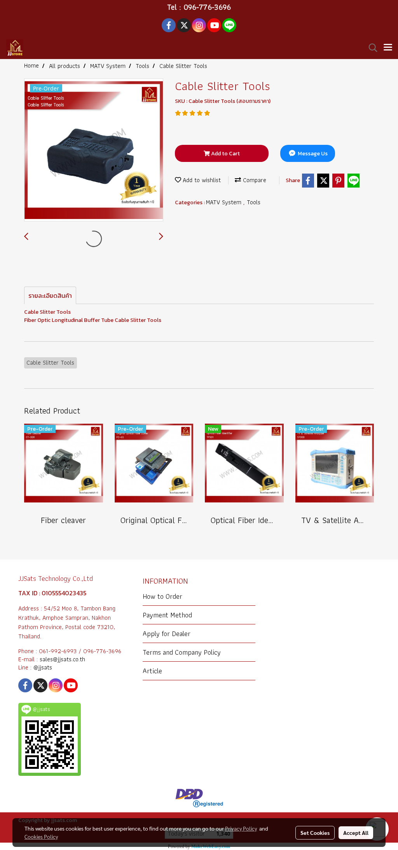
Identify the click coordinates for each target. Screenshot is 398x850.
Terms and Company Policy (182, 652)
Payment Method (167, 615)
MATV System (224, 202)
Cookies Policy (41, 836)
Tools (253, 202)
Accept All (355, 832)
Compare (253, 180)
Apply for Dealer (166, 633)
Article (152, 670)
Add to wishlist (201, 180)
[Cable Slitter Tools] (93, 150)
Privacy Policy (241, 828)
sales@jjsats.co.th (62, 659)
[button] (370, 47)
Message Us (312, 153)
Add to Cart (225, 153)
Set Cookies (315, 832)
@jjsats (42, 667)
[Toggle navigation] (387, 47)
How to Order (162, 596)
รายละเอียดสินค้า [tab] (50, 295)
